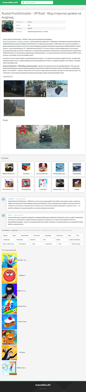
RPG (78, 235)
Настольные (37, 235)
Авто (44, 239)
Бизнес (58, 239)
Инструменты (22, 244)
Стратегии (32, 239)
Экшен (14, 235)
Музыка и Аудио (76, 244)
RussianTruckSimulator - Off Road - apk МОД (16, 41)
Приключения (24, 235)
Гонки (69, 235)
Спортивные (19, 239)
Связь (33, 244)
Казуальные (48, 235)
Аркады (5, 235)
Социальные (48, 244)
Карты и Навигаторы (8, 244)
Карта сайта (43, 388)
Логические (59, 235)
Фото (60, 244)
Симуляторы (6, 239)
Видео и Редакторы (75, 239)
